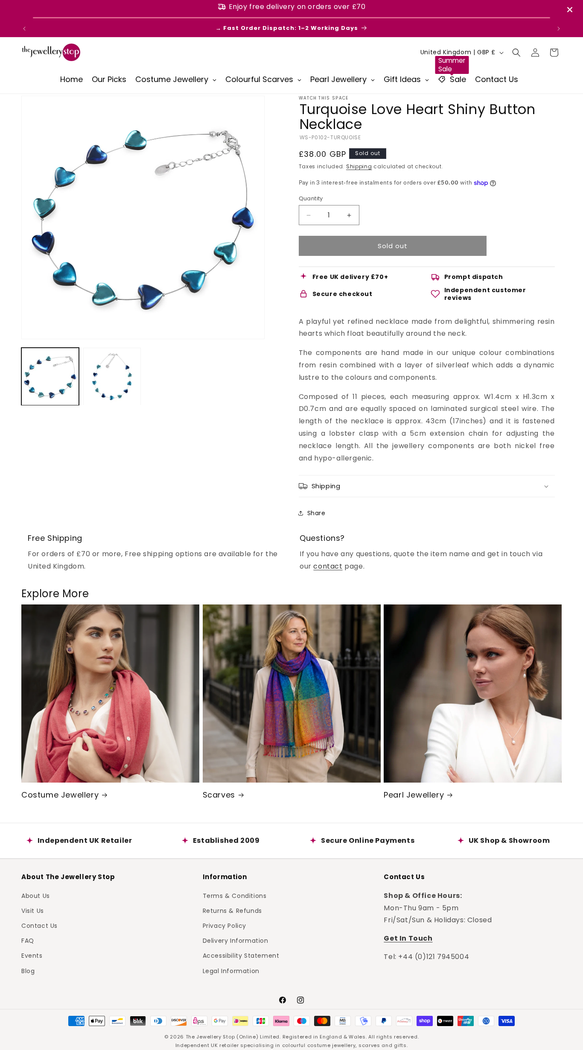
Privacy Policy (224, 925)
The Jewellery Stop (210, 1036)
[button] (516, 52)
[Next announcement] (558, 29)
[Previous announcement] (24, 29)
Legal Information (231, 970)
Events (32, 955)
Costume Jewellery (60, 795)
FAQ (27, 940)
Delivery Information (235, 940)
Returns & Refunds (232, 910)
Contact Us (39, 925)
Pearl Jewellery (414, 795)
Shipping (359, 166)
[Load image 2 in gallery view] (112, 376)
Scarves (219, 795)
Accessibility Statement (241, 955)
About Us (35, 895)
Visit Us (32, 910)
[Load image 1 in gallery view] (50, 376)
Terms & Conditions (235, 895)
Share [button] (316, 513)
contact (327, 566)
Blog (28, 970)
